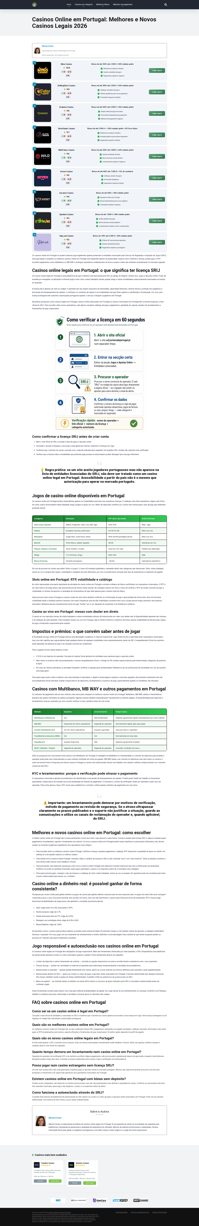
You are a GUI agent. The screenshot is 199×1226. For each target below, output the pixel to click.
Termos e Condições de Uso (140, 1212)
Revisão (40, 1181)
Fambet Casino (47, 1163)
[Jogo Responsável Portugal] (78, 1200)
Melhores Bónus (102, 4)
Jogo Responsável (121, 1212)
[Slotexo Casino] (71, 1167)
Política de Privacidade (159, 1212)
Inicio (69, 4)
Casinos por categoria (83, 4)
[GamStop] (120, 1200)
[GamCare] (99, 1200)
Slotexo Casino (82, 1163)
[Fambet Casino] (37, 1167)
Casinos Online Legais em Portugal (59, 1212)
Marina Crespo (47, 46)
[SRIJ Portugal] (58, 1200)
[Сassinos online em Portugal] (34, 4)
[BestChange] (140, 1200)
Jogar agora (157, 70)
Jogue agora (55, 1181)
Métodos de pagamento (122, 4)
